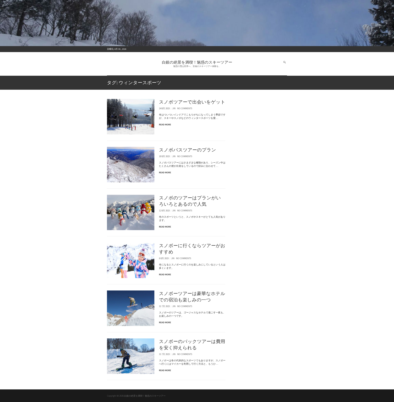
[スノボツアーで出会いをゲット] (130, 116)
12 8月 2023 (164, 210)
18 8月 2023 (164, 156)
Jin (173, 108)
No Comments (184, 108)
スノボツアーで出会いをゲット (192, 102)
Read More (165, 124)
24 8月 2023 (164, 108)
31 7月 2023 (164, 306)
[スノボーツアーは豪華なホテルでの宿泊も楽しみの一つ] (130, 308)
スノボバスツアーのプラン (187, 150)
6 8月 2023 (164, 258)
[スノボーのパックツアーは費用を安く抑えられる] (130, 356)
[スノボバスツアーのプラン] (130, 164)
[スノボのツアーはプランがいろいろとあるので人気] (130, 212)
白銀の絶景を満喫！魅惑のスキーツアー (197, 62)
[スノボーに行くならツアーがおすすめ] (130, 260)
